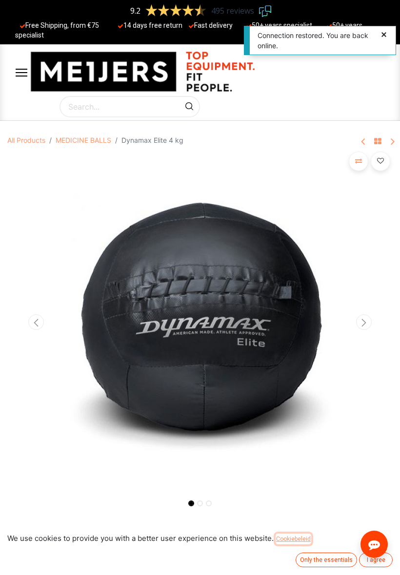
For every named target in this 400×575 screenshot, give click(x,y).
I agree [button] (376, 559)
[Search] (189, 106)
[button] (36, 322)
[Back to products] (378, 141)
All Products (26, 140)
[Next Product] (392, 142)
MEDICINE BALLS (83, 140)
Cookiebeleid (293, 539)
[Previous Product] (364, 142)
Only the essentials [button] (326, 559)
